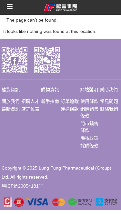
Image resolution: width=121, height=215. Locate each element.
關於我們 (11, 101)
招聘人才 (30, 101)
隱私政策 (89, 138)
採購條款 (89, 145)
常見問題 (109, 101)
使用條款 (89, 101)
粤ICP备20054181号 (22, 186)
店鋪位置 (30, 109)
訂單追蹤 (70, 101)
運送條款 (70, 109)
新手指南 (50, 101)
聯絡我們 (109, 109)
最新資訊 (11, 109)
